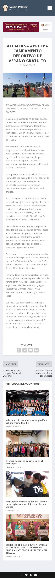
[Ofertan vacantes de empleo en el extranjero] (27, 443)
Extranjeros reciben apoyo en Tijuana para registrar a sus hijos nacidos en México (26, 504)
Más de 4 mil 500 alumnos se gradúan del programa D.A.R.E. (26, 421)
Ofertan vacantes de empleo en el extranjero (24, 462)
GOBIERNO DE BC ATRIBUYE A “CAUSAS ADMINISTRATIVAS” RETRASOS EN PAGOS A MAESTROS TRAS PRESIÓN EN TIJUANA (26, 548)
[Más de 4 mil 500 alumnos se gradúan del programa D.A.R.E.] (27, 403)
